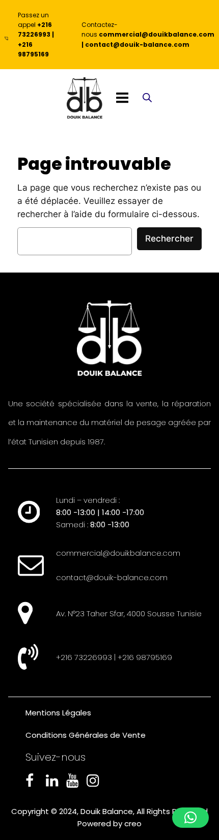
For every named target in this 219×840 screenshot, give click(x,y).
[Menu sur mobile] (122, 98)
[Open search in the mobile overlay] (147, 98)
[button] (190, 817)
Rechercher (169, 238)
